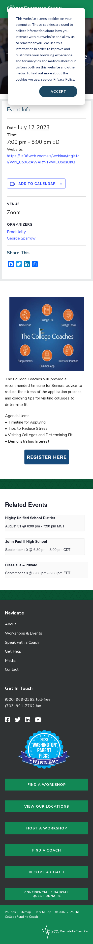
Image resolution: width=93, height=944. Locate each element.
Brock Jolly (16, 232)
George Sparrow (21, 238)
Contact (12, 669)
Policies (11, 912)
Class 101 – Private (21, 564)
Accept (58, 91)
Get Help (13, 651)
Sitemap (25, 912)
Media (10, 660)
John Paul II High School (26, 541)
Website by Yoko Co (73, 931)
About (10, 624)
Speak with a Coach (22, 642)
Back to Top (43, 912)
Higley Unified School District (30, 517)
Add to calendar (37, 184)
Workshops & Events (23, 633)
